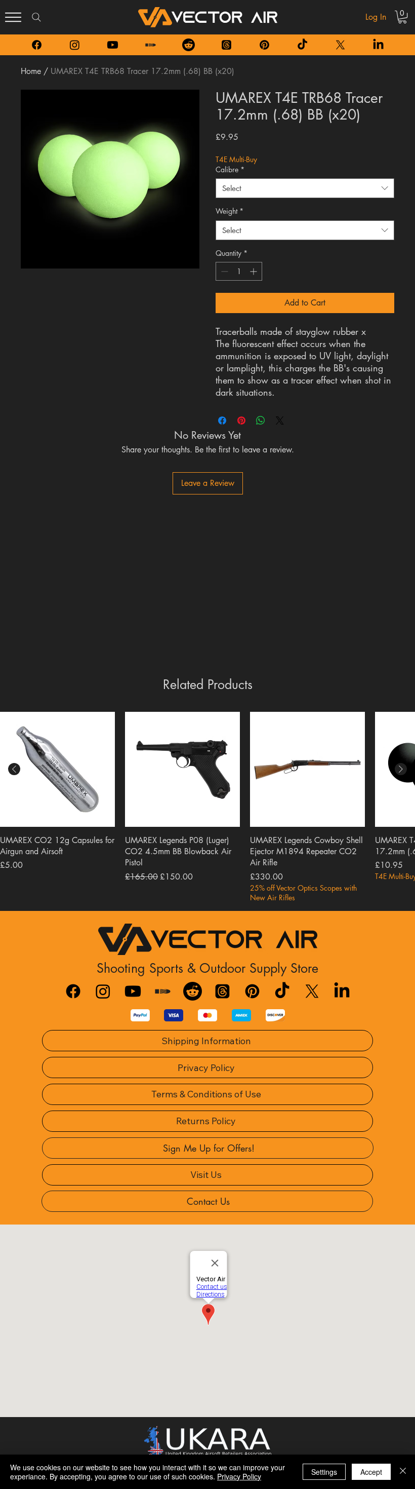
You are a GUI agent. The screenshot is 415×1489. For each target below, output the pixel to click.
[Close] (403, 1472)
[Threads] (226, 45)
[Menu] (13, 17)
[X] (340, 45)
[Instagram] (74, 45)
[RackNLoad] (162, 991)
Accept (371, 1472)
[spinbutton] (239, 271)
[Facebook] (36, 45)
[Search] (36, 17)
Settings (324, 1472)
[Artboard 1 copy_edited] (150, 45)
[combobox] (305, 188)
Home (31, 71)
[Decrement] (223, 271)
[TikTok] (302, 45)
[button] (402, 17)
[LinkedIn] (378, 45)
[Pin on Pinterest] (241, 420)
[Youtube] (112, 45)
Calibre (230, 169)
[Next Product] (401, 769)
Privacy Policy (239, 1476)
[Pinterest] (264, 45)
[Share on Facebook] (222, 420)
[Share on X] (280, 420)
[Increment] (254, 271)
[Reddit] (188, 45)
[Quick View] (57, 769)
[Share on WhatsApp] (261, 420)
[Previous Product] (14, 769)
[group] (207, 807)
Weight (229, 211)
